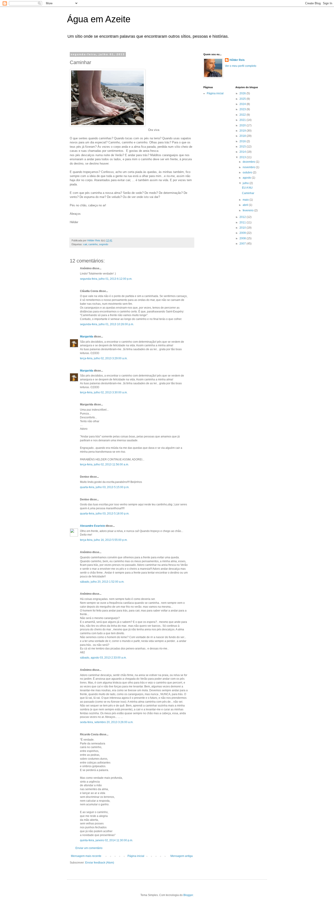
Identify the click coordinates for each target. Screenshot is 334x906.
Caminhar (248, 193)
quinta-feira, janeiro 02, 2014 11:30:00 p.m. (106, 840)
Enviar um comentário (88, 848)
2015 (243, 146)
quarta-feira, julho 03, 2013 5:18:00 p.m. (104, 513)
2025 (243, 98)
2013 (243, 157)
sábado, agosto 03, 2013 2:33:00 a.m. (103, 657)
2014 (243, 151)
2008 (243, 238)
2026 (243, 93)
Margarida (86, 336)
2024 (243, 104)
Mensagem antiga (181, 856)
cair (85, 244)
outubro (248, 172)
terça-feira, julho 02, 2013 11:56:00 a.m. (104, 464)
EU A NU (247, 187)
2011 (243, 222)
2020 (243, 125)
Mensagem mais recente (86, 856)
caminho (93, 244)
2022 (243, 114)
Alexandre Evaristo (92, 525)
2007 (243, 243)
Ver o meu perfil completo (240, 65)
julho (246, 183)
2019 (243, 130)
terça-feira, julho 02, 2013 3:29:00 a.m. (103, 358)
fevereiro (248, 210)
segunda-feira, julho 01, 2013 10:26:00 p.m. (107, 324)
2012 (243, 217)
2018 (243, 135)
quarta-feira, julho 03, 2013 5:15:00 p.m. (104, 487)
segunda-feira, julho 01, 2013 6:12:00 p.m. (106, 278)
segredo (103, 244)
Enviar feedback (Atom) (99, 862)
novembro (249, 167)
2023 (243, 109)
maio (246, 199)
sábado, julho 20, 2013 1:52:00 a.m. (102, 581)
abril (246, 205)
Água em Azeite (98, 19)
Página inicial (135, 856)
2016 (243, 141)
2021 (243, 120)
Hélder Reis (237, 60)
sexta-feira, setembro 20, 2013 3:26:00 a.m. (106, 722)
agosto (247, 177)
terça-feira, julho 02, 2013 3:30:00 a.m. (103, 392)
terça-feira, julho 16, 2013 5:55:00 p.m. (103, 540)
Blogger (188, 895)
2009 (243, 233)
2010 (243, 227)
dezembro (249, 161)
